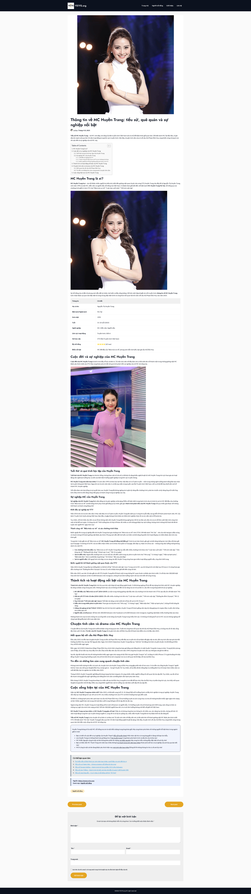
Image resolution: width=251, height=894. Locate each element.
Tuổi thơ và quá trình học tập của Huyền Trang (90, 153)
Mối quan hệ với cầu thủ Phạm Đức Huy (88, 168)
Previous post (77, 804)
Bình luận (74, 825)
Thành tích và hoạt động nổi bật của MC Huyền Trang (90, 163)
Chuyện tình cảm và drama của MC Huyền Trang (88, 166)
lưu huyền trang (116, 738)
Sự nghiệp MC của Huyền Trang (85, 155)
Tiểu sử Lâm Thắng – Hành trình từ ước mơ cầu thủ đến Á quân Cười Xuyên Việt (102, 770)
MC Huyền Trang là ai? (80, 149)
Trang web (74, 859)
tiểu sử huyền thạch (120, 735)
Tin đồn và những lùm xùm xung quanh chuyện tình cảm (93, 170)
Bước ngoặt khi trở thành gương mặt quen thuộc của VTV (93, 161)
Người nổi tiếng (157, 5)
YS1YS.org (80, 5)
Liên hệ (179, 5)
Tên (72, 848)
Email (128, 848)
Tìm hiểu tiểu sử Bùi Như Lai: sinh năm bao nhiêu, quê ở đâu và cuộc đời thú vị (101, 761)
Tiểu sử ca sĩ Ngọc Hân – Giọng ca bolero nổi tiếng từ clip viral (95, 764)
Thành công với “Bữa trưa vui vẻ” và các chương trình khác (94, 159)
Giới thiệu (169, 5)
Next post (174, 804)
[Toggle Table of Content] (108, 145)
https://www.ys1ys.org (86, 781)
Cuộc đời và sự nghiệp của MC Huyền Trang (87, 151)
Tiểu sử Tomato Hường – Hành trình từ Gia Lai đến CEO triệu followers (99, 767)
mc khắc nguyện (125, 740)
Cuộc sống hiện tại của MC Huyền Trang (86, 173)
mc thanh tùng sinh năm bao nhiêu (128, 743)
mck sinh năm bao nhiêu (121, 747)
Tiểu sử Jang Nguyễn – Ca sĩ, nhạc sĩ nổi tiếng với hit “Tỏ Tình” (95, 773)
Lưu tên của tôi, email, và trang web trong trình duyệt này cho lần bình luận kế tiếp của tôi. (100, 869)
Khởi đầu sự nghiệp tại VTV (86, 157)
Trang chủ (145, 5)
